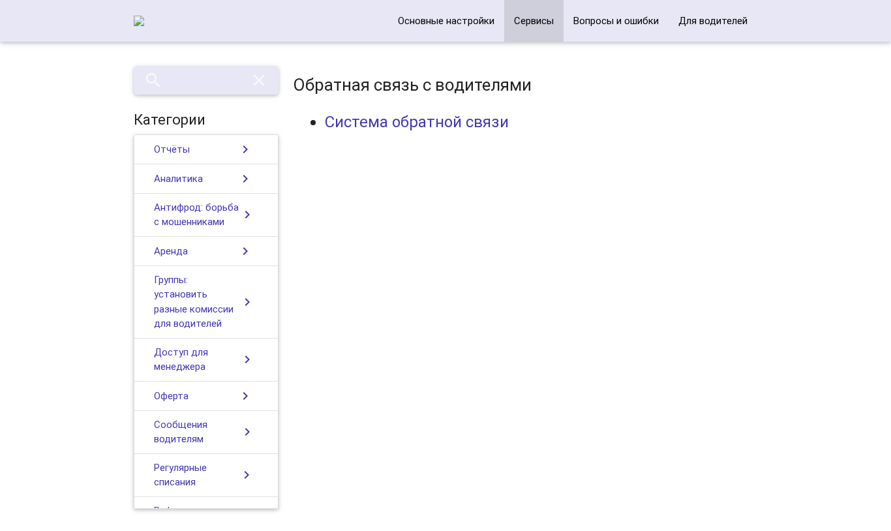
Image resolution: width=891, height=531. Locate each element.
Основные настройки (446, 20)
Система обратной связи (417, 121)
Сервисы (534, 20)
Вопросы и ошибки (616, 20)
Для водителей (713, 20)
